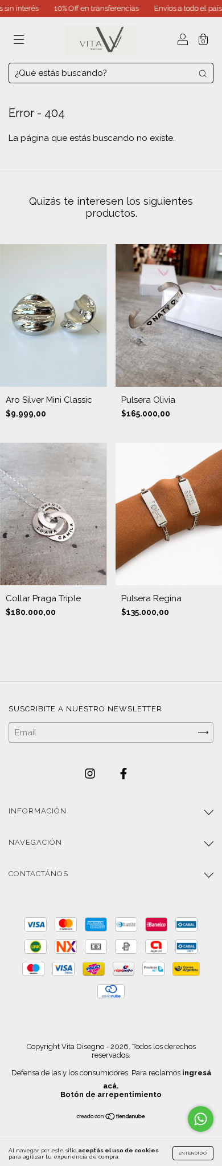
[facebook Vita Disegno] (123, 774)
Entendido (193, 1153)
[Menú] (18, 41)
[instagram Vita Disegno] (91, 774)
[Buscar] (202, 73)
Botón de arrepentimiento (111, 1094)
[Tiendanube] (111, 1117)
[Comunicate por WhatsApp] (200, 1119)
